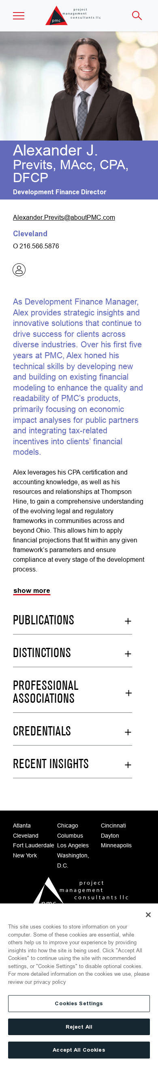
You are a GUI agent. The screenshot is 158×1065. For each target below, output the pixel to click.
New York (25, 855)
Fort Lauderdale (33, 845)
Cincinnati (113, 825)
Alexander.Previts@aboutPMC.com (64, 217)
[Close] (148, 915)
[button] (18, 15)
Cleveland (25, 835)
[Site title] (73, 15)
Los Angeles (73, 845)
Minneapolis (116, 845)
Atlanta (22, 825)
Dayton (110, 835)
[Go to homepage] (79, 894)
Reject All (79, 1027)
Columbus (70, 835)
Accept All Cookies (79, 1050)
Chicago (67, 825)
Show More (31, 590)
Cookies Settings (79, 1003)
